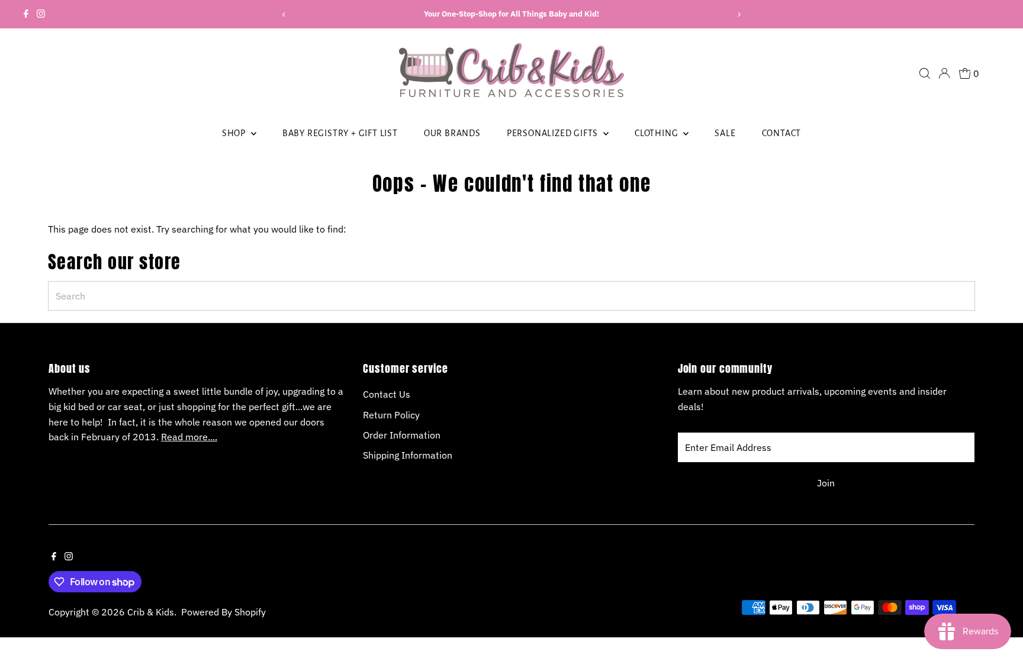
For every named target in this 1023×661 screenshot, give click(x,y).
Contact (782, 133)
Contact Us (386, 394)
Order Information (401, 435)
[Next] (739, 14)
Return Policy (391, 415)
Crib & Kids (150, 612)
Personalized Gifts (553, 133)
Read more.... (189, 437)
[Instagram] (41, 14)
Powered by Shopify (223, 612)
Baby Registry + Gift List (340, 133)
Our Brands (452, 133)
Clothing (657, 133)
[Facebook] (26, 14)
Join (826, 483)
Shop (235, 133)
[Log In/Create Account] (944, 73)
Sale (725, 133)
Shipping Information (407, 455)
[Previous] (284, 14)
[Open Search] (924, 73)
